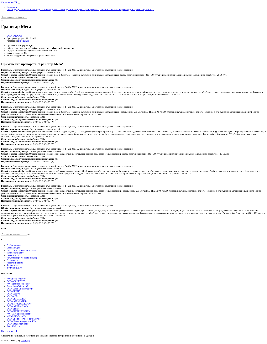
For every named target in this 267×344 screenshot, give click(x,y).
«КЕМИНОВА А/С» (16, 316)
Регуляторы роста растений (95, 9)
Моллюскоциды (61, 9)
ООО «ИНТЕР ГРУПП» (18, 311)
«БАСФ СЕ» (12, 296)
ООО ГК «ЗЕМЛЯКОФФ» (19, 304)
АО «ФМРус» (13, 326)
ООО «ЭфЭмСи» (15, 36)
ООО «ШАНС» (14, 291)
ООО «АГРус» (14, 294)
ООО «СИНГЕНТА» (17, 281)
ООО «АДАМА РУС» (17, 306)
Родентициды (125, 9)
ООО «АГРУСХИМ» (17, 301)
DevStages (25, 340)
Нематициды (75, 9)
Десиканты (22, 9)
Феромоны (137, 9)
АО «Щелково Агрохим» (18, 284)
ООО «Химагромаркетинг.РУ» (21, 321)
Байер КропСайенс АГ (17, 286)
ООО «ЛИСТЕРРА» (16, 299)
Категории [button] (12, 7)
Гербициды (12, 9)
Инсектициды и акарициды (41, 9)
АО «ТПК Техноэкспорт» (19, 314)
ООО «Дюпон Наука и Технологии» (24, 319)
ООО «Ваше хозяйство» (18, 324)
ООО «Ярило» (14, 309)
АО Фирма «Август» (17, 279)
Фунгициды (148, 9)
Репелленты (113, 9)
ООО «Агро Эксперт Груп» (20, 289)
